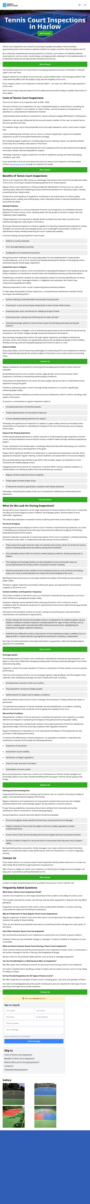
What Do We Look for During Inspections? (21, 1062)
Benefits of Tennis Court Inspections (19, 1058)
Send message (34, 1041)
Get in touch (45, 33)
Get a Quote (45, 170)
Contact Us (45, 361)
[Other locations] (79, 5)
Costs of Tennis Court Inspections (18, 1055)
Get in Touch (45, 64)
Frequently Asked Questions (16, 1069)
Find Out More (45, 499)
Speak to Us (45, 785)
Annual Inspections (17, 164)
